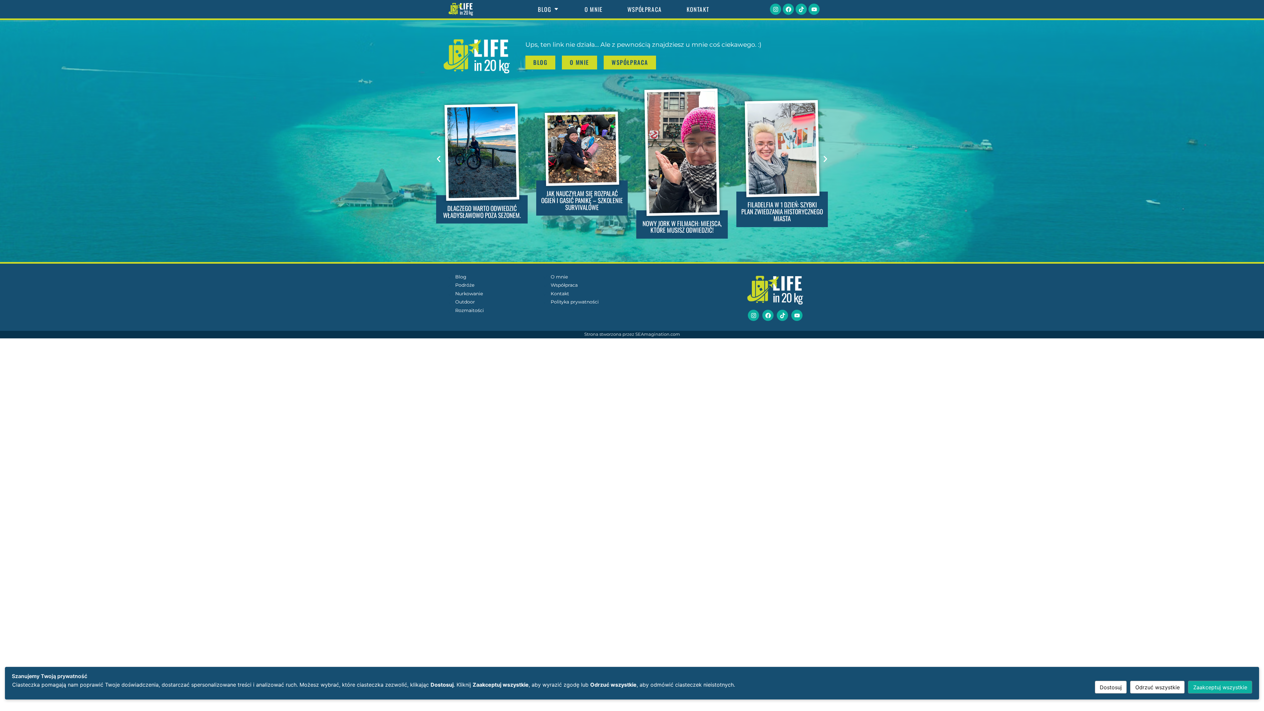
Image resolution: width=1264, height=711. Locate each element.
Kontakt (698, 9)
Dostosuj (1111, 687)
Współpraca (644, 9)
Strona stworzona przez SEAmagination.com (632, 334)
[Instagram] (775, 9)
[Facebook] (788, 9)
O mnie (594, 9)
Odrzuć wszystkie (1157, 687)
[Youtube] (814, 9)
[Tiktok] (801, 9)
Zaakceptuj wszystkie (1220, 687)
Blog (544, 9)
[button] (438, 159)
